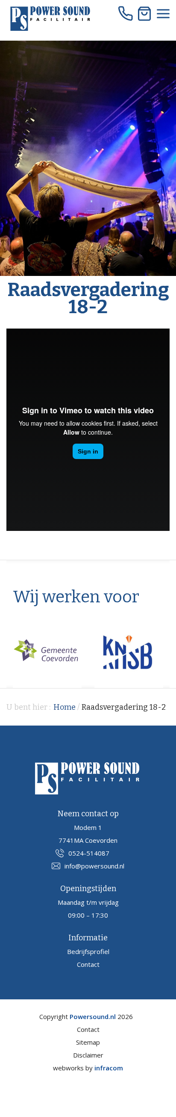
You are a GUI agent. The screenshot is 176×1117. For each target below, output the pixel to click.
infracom (108, 1068)
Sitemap (88, 1042)
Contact (88, 964)
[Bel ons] (125, 13)
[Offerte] (144, 13)
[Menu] (163, 13)
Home (64, 707)
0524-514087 (88, 853)
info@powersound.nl (94, 866)
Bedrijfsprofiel (88, 951)
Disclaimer (88, 1055)
